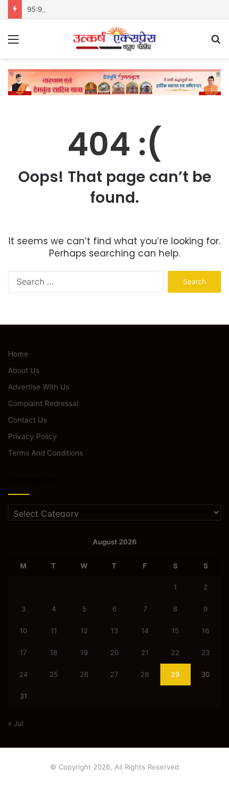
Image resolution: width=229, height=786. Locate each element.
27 (114, 674)
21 (145, 652)
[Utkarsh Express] (114, 39)
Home (18, 354)
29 (175, 674)
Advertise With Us (38, 387)
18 (54, 652)
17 (23, 652)
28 (145, 674)
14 (145, 630)
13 (114, 630)
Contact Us (27, 420)
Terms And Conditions (45, 453)
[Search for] (215, 43)
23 (205, 652)
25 (54, 674)
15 (175, 630)
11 (54, 630)
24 (23, 674)
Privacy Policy (32, 436)
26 (84, 674)
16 (205, 630)
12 (84, 630)
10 (23, 630)
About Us (23, 370)
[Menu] (13, 43)
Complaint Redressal (43, 403)
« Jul (15, 723)
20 (114, 652)
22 (175, 652)
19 (84, 652)
